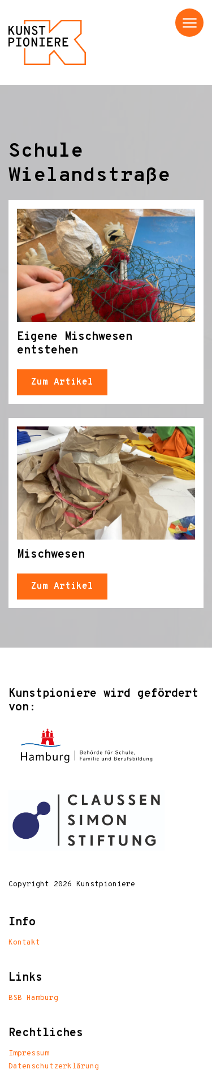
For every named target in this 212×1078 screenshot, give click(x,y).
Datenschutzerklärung (53, 1066)
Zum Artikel (62, 382)
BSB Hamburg (33, 998)
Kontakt (24, 942)
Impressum (28, 1053)
